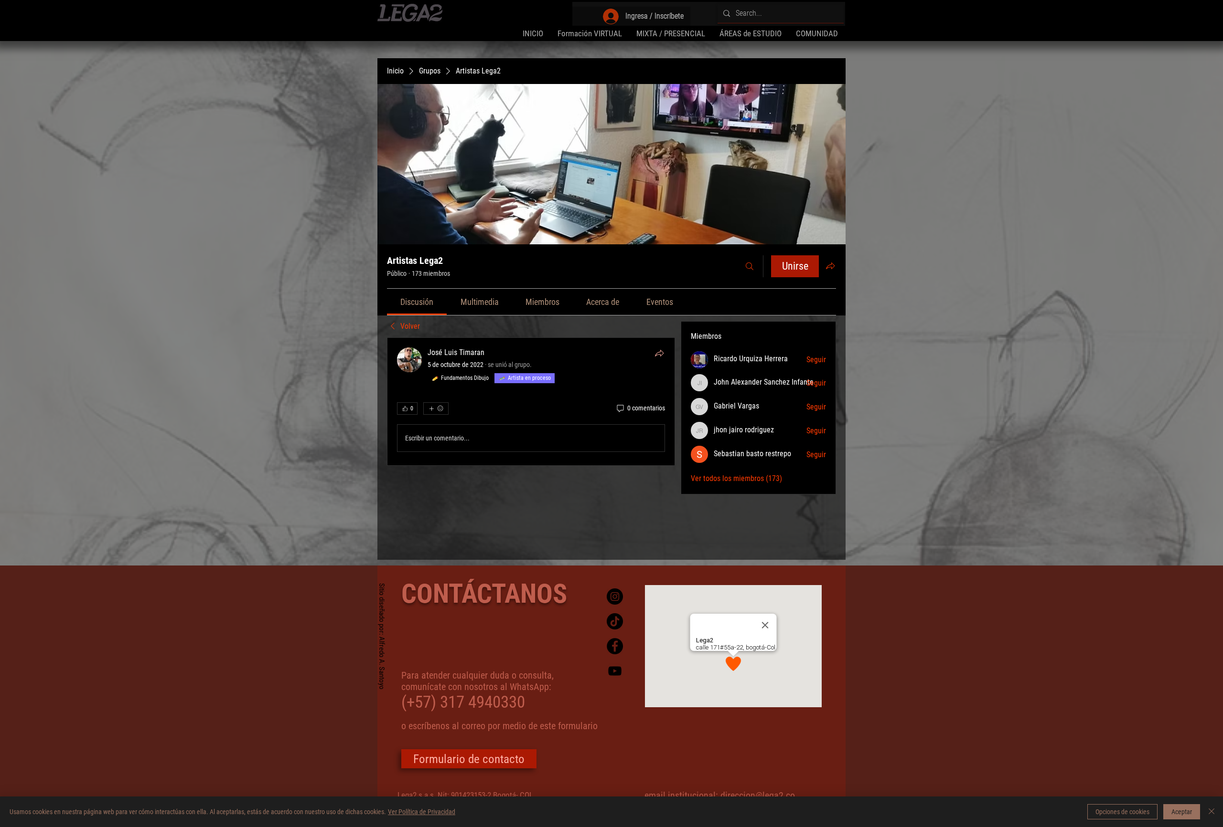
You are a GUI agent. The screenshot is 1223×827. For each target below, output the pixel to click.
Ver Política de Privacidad (421, 812)
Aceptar (1181, 812)
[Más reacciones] (436, 408)
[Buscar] (749, 266)
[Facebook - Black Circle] (615, 646)
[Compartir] (659, 353)
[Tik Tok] (615, 621)
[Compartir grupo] (830, 266)
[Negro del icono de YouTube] (615, 671)
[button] (750, 33)
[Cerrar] (1211, 811)
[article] (531, 401)
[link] (416, 302)
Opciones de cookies (1122, 812)
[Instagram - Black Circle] (615, 596)
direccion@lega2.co (757, 795)
